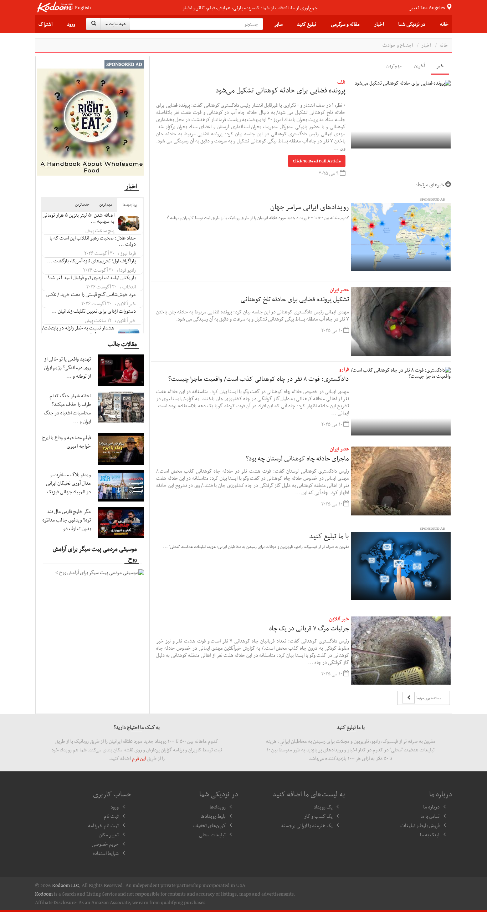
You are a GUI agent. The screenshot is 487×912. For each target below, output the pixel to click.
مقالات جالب (122, 344)
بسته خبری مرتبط (428, 698)
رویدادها (218, 806)
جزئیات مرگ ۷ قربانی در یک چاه (309, 628)
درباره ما (431, 806)
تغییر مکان (109, 834)
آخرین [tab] (419, 65)
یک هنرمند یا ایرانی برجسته (307, 825)
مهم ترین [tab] (105, 204)
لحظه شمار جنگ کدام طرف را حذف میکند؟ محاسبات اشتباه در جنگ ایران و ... (67, 408)
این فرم (139, 758)
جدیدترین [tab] (82, 204)
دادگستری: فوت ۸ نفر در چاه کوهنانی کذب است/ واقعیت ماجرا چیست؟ (258, 378)
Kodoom (44, 894)
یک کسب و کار (318, 816)
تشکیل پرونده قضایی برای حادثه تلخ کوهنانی (295, 298)
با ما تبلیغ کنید (329, 536)
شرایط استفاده (106, 853)
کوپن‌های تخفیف (209, 825)
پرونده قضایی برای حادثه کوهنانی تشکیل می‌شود (280, 90)
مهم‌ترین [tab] (394, 65)
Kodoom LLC (65, 885)
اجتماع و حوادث (398, 45)
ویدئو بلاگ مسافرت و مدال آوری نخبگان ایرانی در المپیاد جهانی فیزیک (68, 483)
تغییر (427, 7)
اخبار (379, 24)
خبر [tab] (440, 65)
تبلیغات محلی (212, 834)
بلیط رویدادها (213, 816)
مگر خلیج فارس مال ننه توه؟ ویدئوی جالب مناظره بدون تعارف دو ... (66, 520)
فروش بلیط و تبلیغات (420, 825)
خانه (444, 24)
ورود (71, 24)
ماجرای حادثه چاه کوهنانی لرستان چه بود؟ (297, 458)
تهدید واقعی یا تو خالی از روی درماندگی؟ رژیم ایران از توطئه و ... (67, 367)
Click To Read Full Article (317, 161)
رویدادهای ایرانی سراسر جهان (309, 207)
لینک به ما (430, 834)
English (83, 8)
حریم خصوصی (105, 844)
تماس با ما (430, 816)
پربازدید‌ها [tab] (130, 204)
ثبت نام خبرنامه (103, 825)
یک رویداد (323, 806)
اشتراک (45, 24)
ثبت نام (111, 816)
